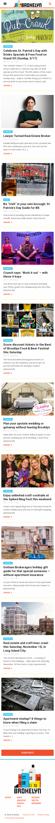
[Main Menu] (5, 4)
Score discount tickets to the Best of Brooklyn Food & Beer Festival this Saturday (27, 348)
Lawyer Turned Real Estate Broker (27, 136)
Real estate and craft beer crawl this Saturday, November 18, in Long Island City (25, 646)
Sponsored (8, 46)
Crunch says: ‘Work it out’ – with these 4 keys (25, 274)
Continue (7, 85)
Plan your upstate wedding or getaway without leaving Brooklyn (26, 425)
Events (8, 797)
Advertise (21, 800)
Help (19, 806)
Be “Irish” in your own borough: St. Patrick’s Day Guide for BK (27, 205)
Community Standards (14, 818)
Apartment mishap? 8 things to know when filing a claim (24, 720)
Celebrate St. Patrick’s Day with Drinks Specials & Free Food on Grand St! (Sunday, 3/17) (25, 54)
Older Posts (27, 752)
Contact (20, 803)
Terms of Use (28, 814)
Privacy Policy (43, 814)
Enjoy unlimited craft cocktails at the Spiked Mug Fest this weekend (27, 497)
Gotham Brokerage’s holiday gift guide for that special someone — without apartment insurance (26, 571)
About (19, 797)
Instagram (36, 803)
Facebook (35, 797)
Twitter (34, 800)
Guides (6, 200)
